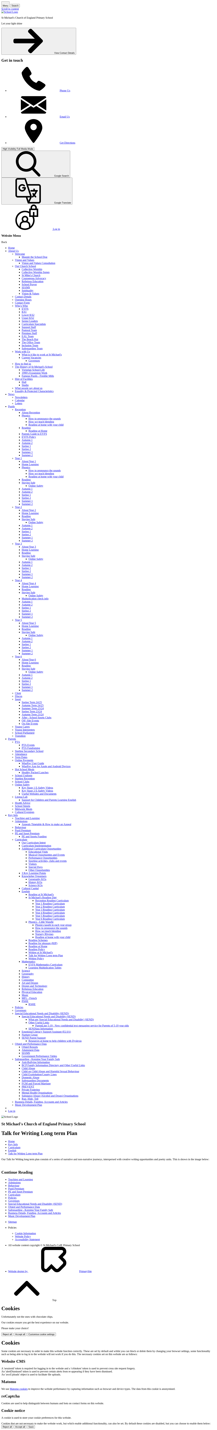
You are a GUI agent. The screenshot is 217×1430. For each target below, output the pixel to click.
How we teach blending (41, 421)
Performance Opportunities (42, 857)
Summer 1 (27, 452)
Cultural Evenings (24, 812)
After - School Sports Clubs (36, 717)
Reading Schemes (38, 940)
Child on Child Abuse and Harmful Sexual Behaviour (50, 1071)
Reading (26, 427)
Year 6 (18, 656)
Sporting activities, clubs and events (47, 860)
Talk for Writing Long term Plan (45, 955)
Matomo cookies (19, 1388)
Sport (18, 699)
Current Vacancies (31, 357)
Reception (20, 409)
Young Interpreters (25, 729)
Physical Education (32, 992)
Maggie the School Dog (34, 257)
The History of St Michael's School (34, 366)
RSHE (32, 1004)
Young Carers (22, 726)
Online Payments (24, 760)
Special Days (35, 867)
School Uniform (23, 775)
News (11, 394)
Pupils (11, 406)
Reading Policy (36, 949)
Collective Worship (32, 269)
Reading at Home (37, 430)
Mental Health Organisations (37, 1092)
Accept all (20, 1334)
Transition (20, 735)
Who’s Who (21, 305)
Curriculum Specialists (34, 324)
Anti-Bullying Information (36, 1062)
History (26, 976)
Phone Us (65, 90)
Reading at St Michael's (41, 894)
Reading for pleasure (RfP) (42, 943)
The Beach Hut (30, 339)
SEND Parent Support (34, 1037)
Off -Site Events (30, 720)
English (26, 891)
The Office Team (31, 342)
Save (31, 1427)
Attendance (21, 754)
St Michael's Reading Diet (42, 897)
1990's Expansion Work (34, 372)
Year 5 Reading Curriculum (50, 915)
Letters (18, 403)
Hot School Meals (24, 769)
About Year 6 (29, 659)
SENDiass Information (40, 1028)
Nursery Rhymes (44, 934)
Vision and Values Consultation (38, 263)
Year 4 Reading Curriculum (50, 912)
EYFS (25, 308)
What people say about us (28, 388)
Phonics (26, 415)
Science (26, 970)
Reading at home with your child (46, 424)
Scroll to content (10, 8)
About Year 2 (29, 510)
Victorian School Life (33, 369)
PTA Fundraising (31, 748)
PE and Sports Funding (34, 836)
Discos (18, 696)
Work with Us (22, 351)
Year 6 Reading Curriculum (50, 918)
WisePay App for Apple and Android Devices (46, 766)
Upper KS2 (28, 318)
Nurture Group (30, 1034)
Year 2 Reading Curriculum (50, 906)
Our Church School (25, 266)
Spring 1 (26, 446)
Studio (25, 385)
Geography (28, 973)
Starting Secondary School (29, 751)
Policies (19, 1007)
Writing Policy (36, 958)
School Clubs (22, 781)
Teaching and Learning (27, 818)
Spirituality (27, 290)
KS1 (24, 311)
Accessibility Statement (27, 1239)
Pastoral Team (29, 330)
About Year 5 (29, 623)
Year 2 (18, 507)
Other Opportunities (39, 870)
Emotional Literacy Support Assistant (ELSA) (46, 1031)
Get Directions (67, 142)
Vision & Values (30, 293)
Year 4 (18, 580)
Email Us (65, 116)
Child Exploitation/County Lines (39, 1074)
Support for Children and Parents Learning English (49, 799)
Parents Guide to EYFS (34, 433)
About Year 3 (29, 546)
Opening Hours (23, 299)
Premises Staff (29, 333)
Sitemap (12, 1221)
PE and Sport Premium (27, 833)
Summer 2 (27, 455)
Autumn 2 (27, 443)
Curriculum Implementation (36, 845)
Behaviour (20, 827)
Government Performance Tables (39, 1056)
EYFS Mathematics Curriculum (45, 964)
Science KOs (35, 885)
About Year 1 (29, 461)
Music (25, 995)
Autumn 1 (27, 440)
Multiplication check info (35, 598)
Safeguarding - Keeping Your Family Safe (37, 1059)
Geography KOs (37, 879)
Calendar (20, 400)
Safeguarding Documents (35, 1080)
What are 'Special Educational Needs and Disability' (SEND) (61, 1019)
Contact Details (23, 296)
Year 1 (18, 458)
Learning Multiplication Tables (44, 967)
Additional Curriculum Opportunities (41, 848)
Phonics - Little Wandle (41, 921)
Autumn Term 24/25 (33, 705)
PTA (17, 742)
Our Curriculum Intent (34, 842)
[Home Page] (9, 12)
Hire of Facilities (24, 379)
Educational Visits (38, 851)
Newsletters (21, 397)
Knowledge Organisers (34, 876)
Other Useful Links (38, 1022)
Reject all (7, 1334)
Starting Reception (25, 778)
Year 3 (18, 543)
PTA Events (28, 745)
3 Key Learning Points (34, 873)
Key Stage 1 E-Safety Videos (37, 787)
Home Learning (30, 464)
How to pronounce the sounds (44, 418)
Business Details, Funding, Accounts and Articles (41, 1101)
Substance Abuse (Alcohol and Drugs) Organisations (50, 1095)
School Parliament (24, 732)
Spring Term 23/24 (32, 711)
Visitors (32, 864)
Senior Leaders (30, 321)
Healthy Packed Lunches (35, 772)
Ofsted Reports (30, 1047)
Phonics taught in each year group (53, 925)
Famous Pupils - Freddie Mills (38, 375)
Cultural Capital (30, 888)
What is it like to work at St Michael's (42, 354)
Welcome (20, 253)
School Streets (22, 806)
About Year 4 (29, 583)
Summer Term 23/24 (33, 708)
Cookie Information (25, 1233)
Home (11, 247)
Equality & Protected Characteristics (34, 391)
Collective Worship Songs (36, 272)
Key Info (13, 815)
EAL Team (28, 336)
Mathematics (28, 961)
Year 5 (18, 619)
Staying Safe (28, 482)
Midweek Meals (23, 809)
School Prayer (29, 284)
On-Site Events (30, 723)
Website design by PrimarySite (50, 1271)
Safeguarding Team (32, 348)
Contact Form (22, 302)
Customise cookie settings (41, 1334)
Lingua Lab (21, 796)
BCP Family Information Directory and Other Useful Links (53, 1065)
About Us (13, 250)
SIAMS (26, 287)
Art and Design (30, 982)
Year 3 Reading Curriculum (50, 909)
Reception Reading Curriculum (52, 900)
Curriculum (21, 839)
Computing (28, 979)
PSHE (25, 1001)
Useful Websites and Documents (39, 793)
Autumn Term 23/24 (33, 714)
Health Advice (22, 803)
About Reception (31, 412)
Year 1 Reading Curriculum (50, 903)
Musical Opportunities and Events (46, 854)
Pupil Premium (23, 830)
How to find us (23, 363)
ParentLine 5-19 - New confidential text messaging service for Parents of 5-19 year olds (82, 1025)
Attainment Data (30, 1050)
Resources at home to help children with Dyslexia (55, 1040)
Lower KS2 (28, 314)
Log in (11, 1111)
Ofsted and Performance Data (31, 1043)
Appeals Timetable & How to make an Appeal (46, 824)
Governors (34, 360)
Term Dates (21, 757)
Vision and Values (24, 260)
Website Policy (23, 1236)
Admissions (21, 821)
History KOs (35, 882)
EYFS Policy (29, 436)
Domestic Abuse (30, 1077)
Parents (12, 738)
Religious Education (32, 281)
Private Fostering (31, 1089)
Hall (24, 382)
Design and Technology (34, 986)
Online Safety (35, 485)
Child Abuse (28, 1068)
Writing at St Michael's (40, 952)
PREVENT (28, 1086)
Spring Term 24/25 (32, 702)
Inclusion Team (30, 345)
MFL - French (29, 998)
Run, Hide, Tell (30, 1098)
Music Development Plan (28, 1104)
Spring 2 (26, 449)
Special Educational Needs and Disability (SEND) (42, 1013)
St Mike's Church (31, 275)
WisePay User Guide (33, 763)
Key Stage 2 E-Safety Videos (37, 790)
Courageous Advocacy (34, 278)
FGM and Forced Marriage (36, 1083)
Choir (18, 693)
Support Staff (29, 327)
